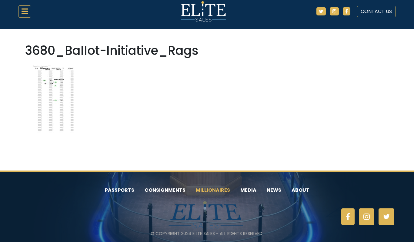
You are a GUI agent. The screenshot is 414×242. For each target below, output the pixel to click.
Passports (119, 190)
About (300, 190)
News (274, 190)
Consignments (165, 190)
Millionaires (213, 190)
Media (248, 190)
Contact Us (376, 11)
